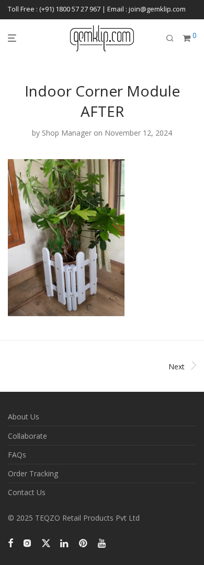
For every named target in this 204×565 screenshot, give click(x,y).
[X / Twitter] (46, 542)
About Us (23, 417)
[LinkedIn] (65, 542)
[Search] (170, 38)
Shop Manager (67, 133)
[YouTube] (102, 542)
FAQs (17, 455)
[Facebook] (10, 542)
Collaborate (27, 436)
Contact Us (27, 492)
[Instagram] (27, 542)
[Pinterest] (83, 542)
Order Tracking (33, 473)
